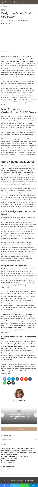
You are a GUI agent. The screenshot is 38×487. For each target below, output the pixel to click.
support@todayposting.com (9, 458)
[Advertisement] (19, 38)
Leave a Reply (19, 429)
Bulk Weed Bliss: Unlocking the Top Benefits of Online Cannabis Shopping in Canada (19, 416)
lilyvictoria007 (6, 20)
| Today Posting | (29, 480)
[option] (19, 414)
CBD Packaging (24, 364)
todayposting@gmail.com (8, 462)
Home (4, 6)
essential (4, 285)
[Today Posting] (19, 2)
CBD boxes (23, 81)
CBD (8, 6)
